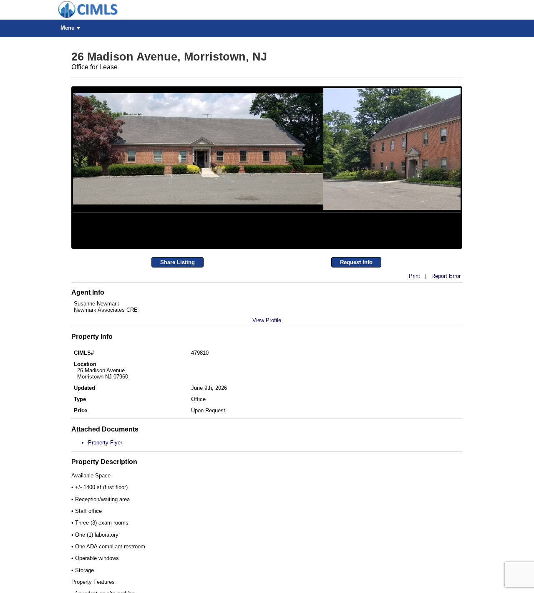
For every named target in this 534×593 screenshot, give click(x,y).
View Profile (266, 387)
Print (414, 343)
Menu (67, 28)
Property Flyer (105, 510)
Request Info (356, 329)
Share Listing (177, 329)
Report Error (446, 343)
